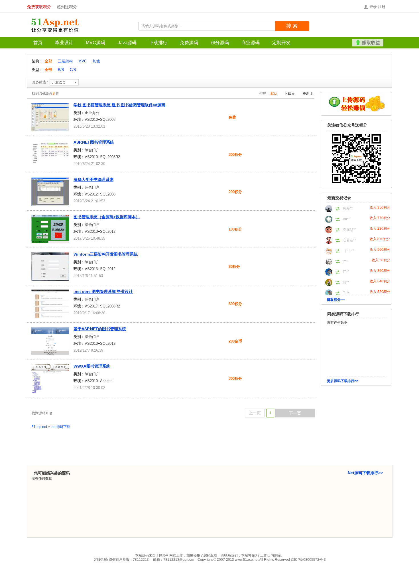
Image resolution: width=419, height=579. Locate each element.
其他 (96, 61)
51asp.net (39, 427)
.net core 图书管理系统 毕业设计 (103, 291)
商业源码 (250, 42)
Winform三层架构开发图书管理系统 (106, 254)
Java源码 (127, 42)
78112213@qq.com (178, 560)
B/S (61, 70)
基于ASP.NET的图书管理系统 (100, 329)
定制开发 (281, 42)
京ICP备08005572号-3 (308, 560)
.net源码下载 (60, 427)
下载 (287, 93)
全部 (49, 61)
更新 (306, 93)
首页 (37, 42)
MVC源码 (95, 42)
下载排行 (158, 42)
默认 (273, 93)
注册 (381, 7)
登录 (373, 7)
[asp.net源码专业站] (55, 25)
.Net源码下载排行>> (365, 472)
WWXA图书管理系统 (92, 366)
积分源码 (220, 42)
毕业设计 (64, 42)
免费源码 (189, 42)
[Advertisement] (356, 424)
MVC (82, 61)
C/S (73, 70)
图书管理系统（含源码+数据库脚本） (107, 217)
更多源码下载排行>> (342, 381)
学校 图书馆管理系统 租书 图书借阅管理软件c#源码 (119, 105)
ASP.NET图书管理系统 (94, 142)
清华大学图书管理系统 (93, 179)
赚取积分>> (336, 300)
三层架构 (65, 61)
